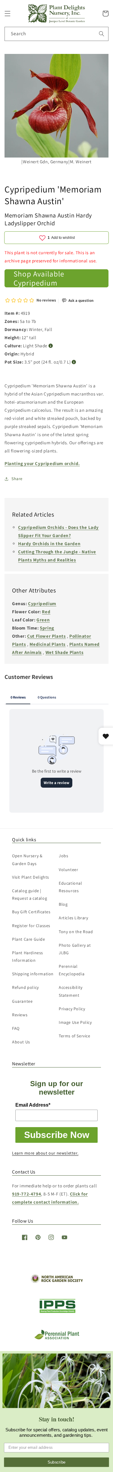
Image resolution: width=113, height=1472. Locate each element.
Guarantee (22, 1001)
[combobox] (56, 34)
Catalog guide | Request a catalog (29, 894)
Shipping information (33, 974)
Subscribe (57, 1462)
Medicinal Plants (48, 644)
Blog (63, 904)
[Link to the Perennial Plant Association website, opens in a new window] (57, 1338)
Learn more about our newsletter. (45, 1153)
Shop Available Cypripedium (39, 278)
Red (46, 611)
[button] (7, 13)
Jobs (63, 855)
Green (43, 620)
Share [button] (17, 478)
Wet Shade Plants (65, 652)
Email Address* (32, 1105)
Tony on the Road (76, 931)
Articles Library (73, 917)
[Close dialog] (108, 1355)
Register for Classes (31, 925)
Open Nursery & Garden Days (27, 859)
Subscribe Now (56, 1135)
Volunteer (68, 869)
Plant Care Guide (28, 939)
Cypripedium (42, 603)
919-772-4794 (26, 1194)
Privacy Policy (72, 1008)
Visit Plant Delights (30, 877)
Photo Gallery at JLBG (75, 948)
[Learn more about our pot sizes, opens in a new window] (74, 362)
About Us (21, 1042)
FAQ (16, 1028)
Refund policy (25, 987)
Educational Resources (70, 886)
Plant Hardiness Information (27, 956)
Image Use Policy (75, 1022)
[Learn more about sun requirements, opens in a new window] (51, 346)
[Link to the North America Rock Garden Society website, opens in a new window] (56, 1281)
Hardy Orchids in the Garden (49, 543)
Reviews (19, 1014)
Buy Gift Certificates (31, 911)
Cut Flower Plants (46, 636)
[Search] (101, 33)
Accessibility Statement (71, 991)
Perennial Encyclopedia (71, 970)
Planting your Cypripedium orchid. (42, 463)
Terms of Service (74, 1036)
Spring (47, 628)
